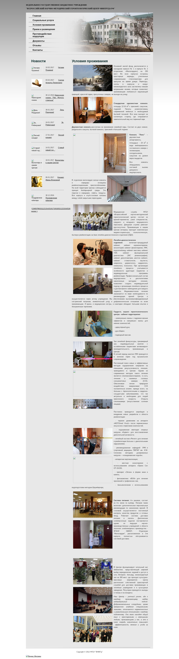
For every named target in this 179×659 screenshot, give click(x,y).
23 (64, 209)
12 (44, 209)
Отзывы (37, 45)
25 (68, 209)
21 (60, 209)
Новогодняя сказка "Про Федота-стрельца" (55, 97)
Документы (39, 41)
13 (46, 209)
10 (40, 209)
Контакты (38, 50)
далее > (34, 211)
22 (62, 209)
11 (42, 209)
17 (53, 209)
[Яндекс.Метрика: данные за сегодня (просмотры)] (33, 656)
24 (66, 209)
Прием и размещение (44, 29)
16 (51, 209)
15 (49, 209)
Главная (37, 16)
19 (57, 209)
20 (58, 209)
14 (47, 209)
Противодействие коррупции (42, 35)
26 (69, 209)
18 (55, 209)
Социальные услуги (43, 20)
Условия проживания (44, 25)
